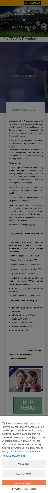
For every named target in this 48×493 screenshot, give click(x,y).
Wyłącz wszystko (23, 473)
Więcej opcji (23, 464)
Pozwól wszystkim (23, 483)
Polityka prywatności (13, 456)
